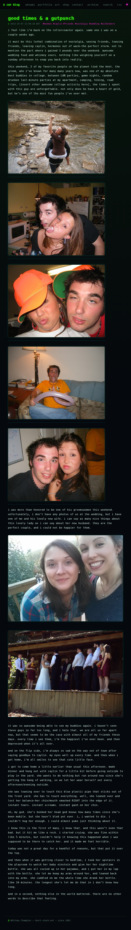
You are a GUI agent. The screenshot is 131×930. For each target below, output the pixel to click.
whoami (30, 4)
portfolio (45, 4)
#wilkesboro (108, 24)
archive (93, 4)
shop (66, 4)
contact (77, 4)
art (57, 4)
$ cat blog (11, 4)
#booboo (47, 24)
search (108, 4)
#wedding (94, 24)
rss (119, 4)
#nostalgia (81, 24)
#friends (68, 24)
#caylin (57, 24)
